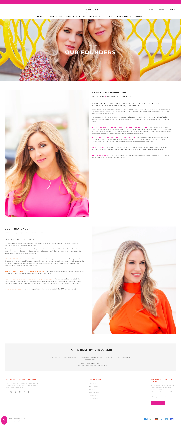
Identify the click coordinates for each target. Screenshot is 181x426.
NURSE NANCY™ (124, 16)
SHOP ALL (41, 16)
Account (153, 9)
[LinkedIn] (28, 392)
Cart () (172, 9)
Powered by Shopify (14, 421)
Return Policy (93, 386)
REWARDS (139, 16)
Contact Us (92, 383)
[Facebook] (6, 392)
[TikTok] (24, 392)
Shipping (92, 389)
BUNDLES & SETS (96, 16)
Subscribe (158, 403)
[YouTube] (19, 392)
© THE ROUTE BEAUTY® (17, 418)
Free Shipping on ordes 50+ (90, 2)
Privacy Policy (93, 396)
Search (162, 9)
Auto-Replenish (94, 392)
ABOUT (110, 16)
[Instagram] (11, 392)
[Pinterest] (15, 392)
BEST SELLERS (56, 16)
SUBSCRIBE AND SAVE (75, 16)
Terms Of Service (94, 399)
